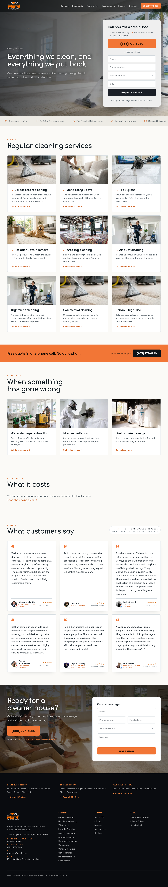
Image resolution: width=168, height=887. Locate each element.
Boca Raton (118, 788)
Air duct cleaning (131, 250)
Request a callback (131, 92)
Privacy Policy (137, 821)
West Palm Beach (133, 788)
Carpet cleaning (66, 817)
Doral (9, 792)
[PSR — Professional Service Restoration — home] (14, 6)
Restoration (92, 6)
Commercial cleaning (78, 310)
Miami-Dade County (17, 785)
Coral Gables (34, 788)
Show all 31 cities (70, 797)
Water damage (65, 853)
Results (121, 6)
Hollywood (81, 788)
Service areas (100, 829)
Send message (126, 750)
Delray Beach (150, 788)
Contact (133, 6)
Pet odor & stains (66, 829)
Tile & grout (127, 190)
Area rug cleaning (79, 250)
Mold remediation (75, 433)
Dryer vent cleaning (25, 310)
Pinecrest (26, 792)
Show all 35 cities (18, 797)
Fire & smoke (64, 860)
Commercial (77, 6)
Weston (91, 788)
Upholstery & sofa (79, 190)
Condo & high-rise (128, 310)
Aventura (45, 788)
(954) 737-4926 (25, 739)
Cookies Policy (137, 825)
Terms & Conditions (139, 817)
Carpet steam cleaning (31, 190)
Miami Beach (20, 788)
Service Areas (108, 6)
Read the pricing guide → (22, 500)
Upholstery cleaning (67, 821)
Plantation (72, 792)
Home (9, 48)
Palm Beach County (122, 785)
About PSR (99, 817)
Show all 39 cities (123, 793)
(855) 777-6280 (150, 6)
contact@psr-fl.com (44, 739)
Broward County (68, 785)
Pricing (97, 821)
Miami (10, 788)
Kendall (17, 792)
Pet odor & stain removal (32, 250)
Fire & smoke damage (130, 433)
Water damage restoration (29, 433)
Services (65, 6)
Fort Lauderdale (67, 788)
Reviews (98, 825)
